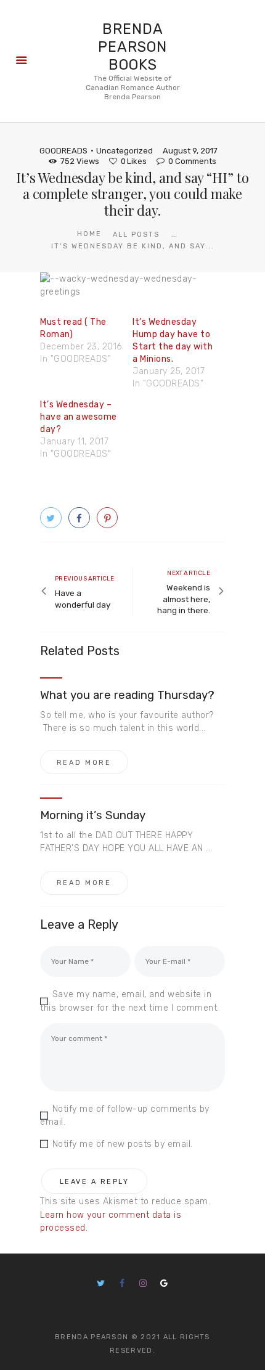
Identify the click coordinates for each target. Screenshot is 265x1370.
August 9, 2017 (190, 150)
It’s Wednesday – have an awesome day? (78, 416)
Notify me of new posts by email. (122, 1144)
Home (89, 234)
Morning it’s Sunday (92, 815)
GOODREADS (63, 150)
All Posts (136, 234)
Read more (84, 763)
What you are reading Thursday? (127, 695)
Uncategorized (124, 150)
